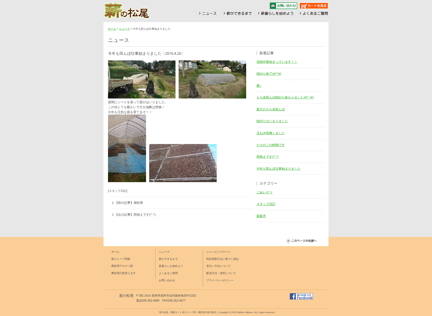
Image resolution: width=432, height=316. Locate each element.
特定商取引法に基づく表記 (222, 259)
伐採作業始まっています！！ (276, 62)
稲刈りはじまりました (272, 121)
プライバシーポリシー (219, 280)
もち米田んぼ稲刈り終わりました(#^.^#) (285, 97)
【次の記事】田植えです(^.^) (135, 214)
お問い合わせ (167, 280)
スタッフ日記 (265, 204)
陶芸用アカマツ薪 (122, 266)
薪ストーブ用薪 (120, 259)
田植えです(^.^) (267, 156)
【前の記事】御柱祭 (129, 202)
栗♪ (258, 85)
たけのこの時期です (270, 145)
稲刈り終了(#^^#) (268, 74)
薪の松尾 (126, 296)
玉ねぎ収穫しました (270, 133)
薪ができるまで (168, 259)
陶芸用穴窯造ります (123, 273)
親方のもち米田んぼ (270, 109)
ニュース (124, 28)
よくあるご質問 (168, 273)
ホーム (112, 28)
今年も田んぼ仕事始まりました (278, 168)
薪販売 (261, 216)
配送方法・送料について (221, 273)
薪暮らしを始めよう (171, 266)
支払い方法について (218, 266)
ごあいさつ (264, 192)
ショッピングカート (218, 251)
